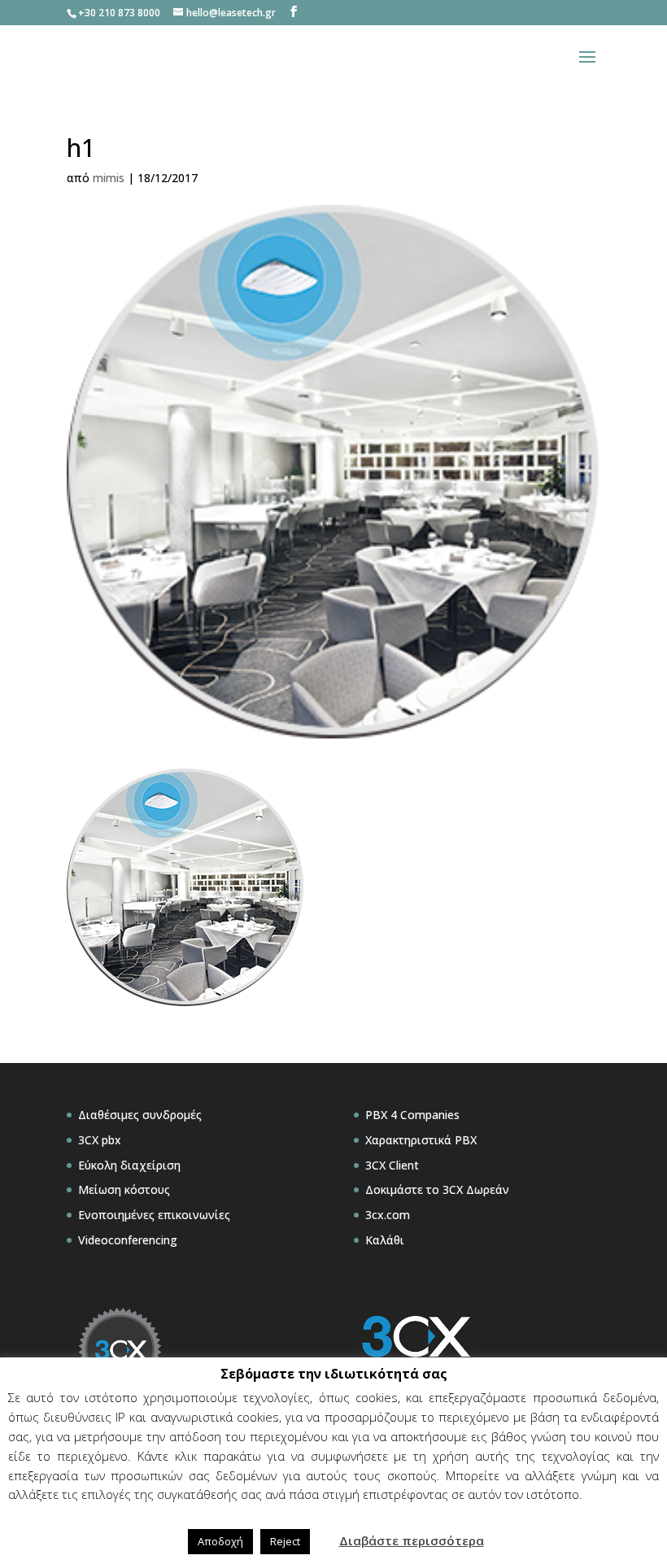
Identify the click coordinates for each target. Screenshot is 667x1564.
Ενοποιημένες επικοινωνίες (154, 1214)
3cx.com (387, 1214)
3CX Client (392, 1165)
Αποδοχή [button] (220, 1541)
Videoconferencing (127, 1240)
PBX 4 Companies (412, 1114)
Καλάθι (384, 1240)
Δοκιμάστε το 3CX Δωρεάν (437, 1189)
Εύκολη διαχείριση (129, 1165)
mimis (108, 177)
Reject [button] (285, 1541)
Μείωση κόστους (124, 1189)
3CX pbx (99, 1140)
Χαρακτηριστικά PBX (421, 1140)
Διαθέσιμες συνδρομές (140, 1114)
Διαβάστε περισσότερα (411, 1540)
